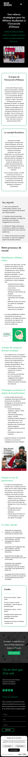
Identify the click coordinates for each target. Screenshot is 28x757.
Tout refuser (8, 746)
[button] (21, 4)
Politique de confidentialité (10, 697)
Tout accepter (14, 750)
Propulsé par (23, 753)
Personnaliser (20, 746)
